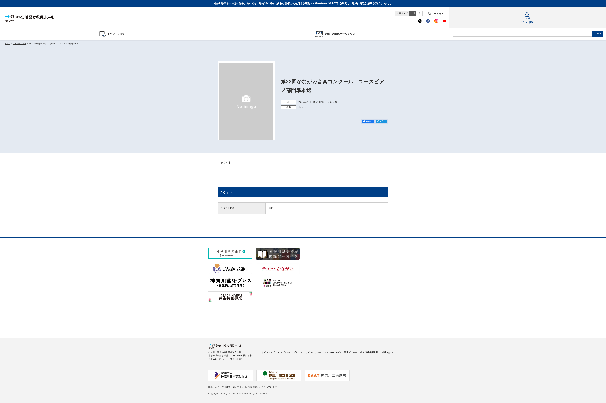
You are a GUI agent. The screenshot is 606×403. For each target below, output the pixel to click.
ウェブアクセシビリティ (290, 352)
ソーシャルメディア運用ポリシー (340, 352)
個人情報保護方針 (369, 352)
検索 (599, 33)
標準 (413, 13)
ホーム (7, 44)
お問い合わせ (388, 352)
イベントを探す (19, 44)
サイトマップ (268, 352)
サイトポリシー (313, 352)
